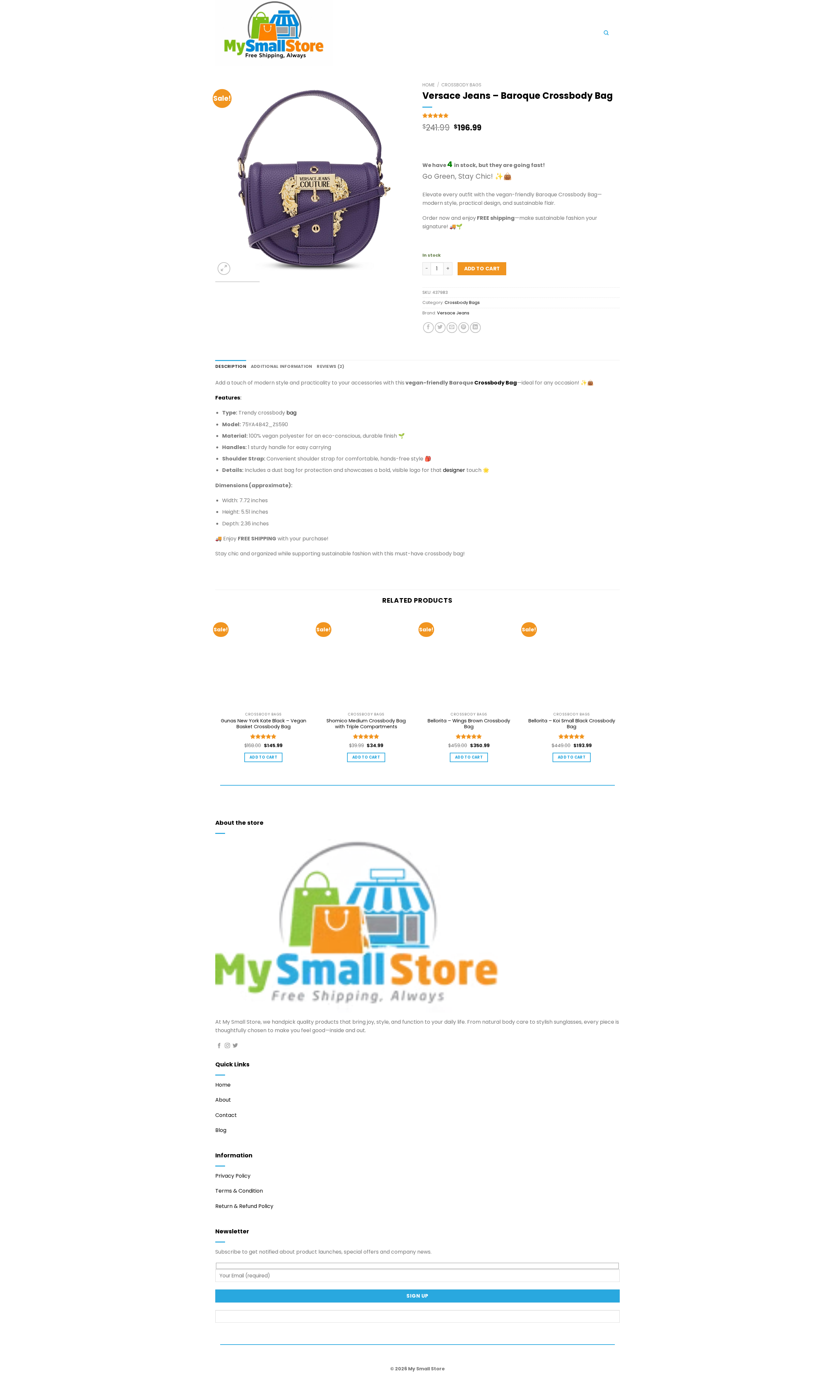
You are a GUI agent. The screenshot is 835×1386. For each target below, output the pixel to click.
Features (227, 397)
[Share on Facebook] (428, 327)
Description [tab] (230, 366)
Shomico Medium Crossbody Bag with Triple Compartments (366, 724)
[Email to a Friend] (452, 327)
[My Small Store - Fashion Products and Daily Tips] (329, 33)
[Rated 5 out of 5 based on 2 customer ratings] (521, 115)
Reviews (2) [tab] (330, 366)
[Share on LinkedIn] (475, 327)
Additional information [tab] (281, 366)
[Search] (606, 33)
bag (291, 412)
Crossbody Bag (495, 382)
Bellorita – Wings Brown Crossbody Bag (469, 724)
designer (454, 470)
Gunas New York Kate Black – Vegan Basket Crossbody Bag (263, 724)
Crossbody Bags (461, 85)
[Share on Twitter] (440, 327)
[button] (447, 34)
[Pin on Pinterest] (463, 327)
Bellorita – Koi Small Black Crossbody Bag (571, 724)
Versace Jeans (453, 313)
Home (428, 85)
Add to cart (482, 268)
